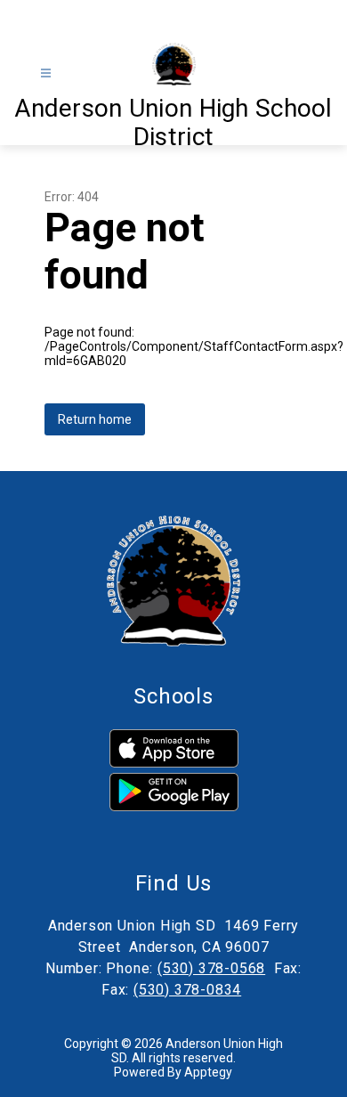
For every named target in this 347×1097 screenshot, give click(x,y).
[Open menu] (46, 73)
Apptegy (208, 1072)
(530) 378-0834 (187, 989)
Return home (95, 419)
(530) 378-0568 (211, 968)
